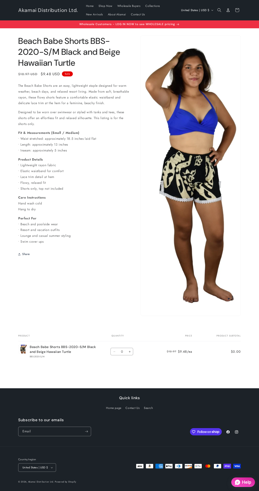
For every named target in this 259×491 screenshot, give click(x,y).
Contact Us (132, 408)
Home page (113, 408)
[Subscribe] (86, 431)
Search (148, 408)
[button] (219, 10)
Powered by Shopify (65, 481)
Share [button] (26, 254)
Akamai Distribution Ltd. (41, 481)
